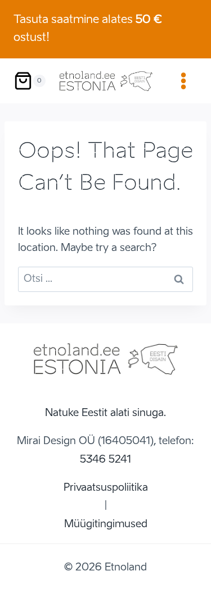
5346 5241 (105, 460)
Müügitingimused (105, 524)
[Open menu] (183, 80)
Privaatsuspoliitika (106, 488)
